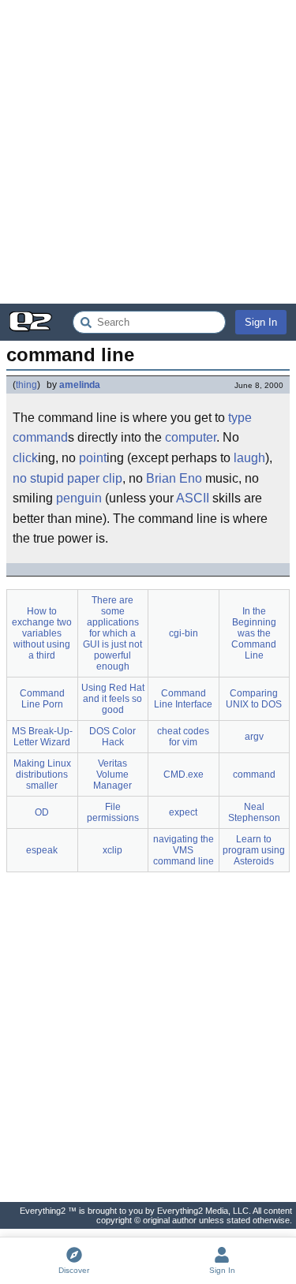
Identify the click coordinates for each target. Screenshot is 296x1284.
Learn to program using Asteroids (254, 850)
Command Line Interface (183, 699)
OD (42, 812)
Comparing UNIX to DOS (254, 699)
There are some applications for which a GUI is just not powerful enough (112, 633)
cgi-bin (183, 633)
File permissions (113, 812)
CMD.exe (183, 774)
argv (254, 736)
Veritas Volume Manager (112, 774)
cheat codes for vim (183, 737)
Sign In (261, 322)
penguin (79, 498)
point (93, 458)
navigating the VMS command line (183, 850)
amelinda (79, 384)
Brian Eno (174, 478)
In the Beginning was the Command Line (253, 633)
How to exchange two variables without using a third (42, 633)
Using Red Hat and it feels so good (112, 698)
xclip (112, 850)
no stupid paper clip (67, 478)
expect (183, 812)
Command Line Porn (42, 699)
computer (190, 437)
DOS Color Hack (112, 737)
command (40, 437)
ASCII (192, 498)
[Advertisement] (148, 152)
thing (26, 384)
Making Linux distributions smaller (42, 774)
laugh (249, 458)
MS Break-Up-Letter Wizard (42, 737)
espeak (42, 850)
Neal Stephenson (254, 812)
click (25, 458)
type (240, 417)
